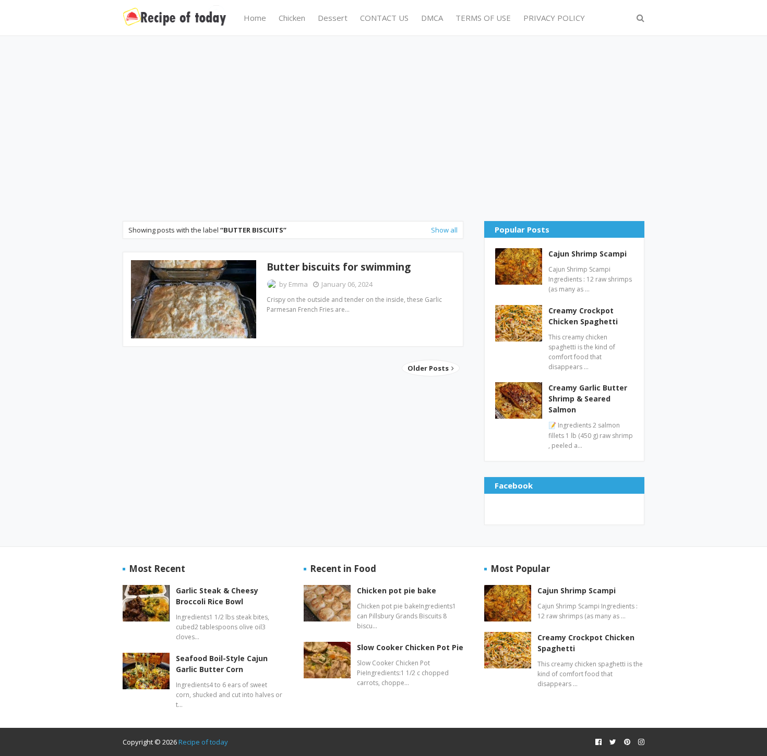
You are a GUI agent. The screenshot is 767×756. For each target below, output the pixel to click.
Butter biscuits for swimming (339, 267)
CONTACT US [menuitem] (384, 18)
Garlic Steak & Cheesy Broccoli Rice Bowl (217, 596)
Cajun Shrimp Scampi (587, 254)
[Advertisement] (383, 127)
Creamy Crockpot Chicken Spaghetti (583, 316)
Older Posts (429, 368)
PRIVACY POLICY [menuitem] (554, 18)
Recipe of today (203, 742)
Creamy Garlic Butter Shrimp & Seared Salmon (587, 398)
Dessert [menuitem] (332, 18)
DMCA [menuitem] (432, 18)
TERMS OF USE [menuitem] (483, 18)
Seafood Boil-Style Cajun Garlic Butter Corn (222, 663)
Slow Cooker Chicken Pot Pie (410, 647)
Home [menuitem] (255, 18)
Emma (298, 284)
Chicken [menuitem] (292, 18)
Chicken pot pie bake (396, 590)
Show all (444, 230)
